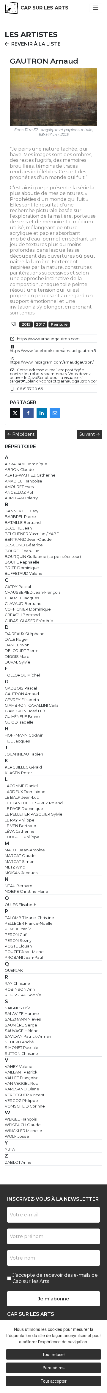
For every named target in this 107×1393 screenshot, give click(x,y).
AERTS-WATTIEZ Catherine (30, 475)
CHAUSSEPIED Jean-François (32, 592)
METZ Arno (15, 867)
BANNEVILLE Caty (21, 511)
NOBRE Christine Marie (26, 891)
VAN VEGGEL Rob (21, 1083)
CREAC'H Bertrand (22, 615)
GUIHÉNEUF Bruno (22, 716)
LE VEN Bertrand (20, 826)
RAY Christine (17, 983)
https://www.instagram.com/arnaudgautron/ (52, 362)
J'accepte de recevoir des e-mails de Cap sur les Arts (55, 1278)
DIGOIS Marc (17, 656)
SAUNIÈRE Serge (21, 1025)
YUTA (10, 1149)
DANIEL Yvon (17, 645)
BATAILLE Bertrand (23, 522)
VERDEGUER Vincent (25, 1095)
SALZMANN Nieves (23, 1019)
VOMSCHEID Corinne (25, 1106)
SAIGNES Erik (17, 1008)
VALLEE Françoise (22, 1078)
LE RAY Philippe (19, 820)
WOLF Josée (17, 1136)
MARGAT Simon (19, 861)
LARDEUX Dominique (25, 792)
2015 (26, 324)
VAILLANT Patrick (21, 1072)
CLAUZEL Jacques (22, 598)
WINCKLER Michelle (23, 1131)
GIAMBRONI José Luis (25, 711)
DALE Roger (16, 639)
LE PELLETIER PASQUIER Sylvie (33, 814)
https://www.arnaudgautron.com (48, 339)
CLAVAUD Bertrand (23, 603)
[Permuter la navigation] (95, 8)
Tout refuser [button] (53, 1354)
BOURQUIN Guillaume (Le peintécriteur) (43, 556)
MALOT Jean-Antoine (25, 850)
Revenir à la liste (36, 44)
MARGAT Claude (20, 855)
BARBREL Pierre (20, 516)
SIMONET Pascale (21, 1047)
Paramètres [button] (53, 1368)
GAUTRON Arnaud (22, 694)
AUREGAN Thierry (21, 498)
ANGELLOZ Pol (19, 492)
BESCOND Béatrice (24, 545)
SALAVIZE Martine (22, 1013)
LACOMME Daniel (21, 786)
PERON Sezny (18, 940)
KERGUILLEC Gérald (23, 767)
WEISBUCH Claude (23, 1125)
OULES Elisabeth (20, 905)
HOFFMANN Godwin (24, 735)
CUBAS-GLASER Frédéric (29, 621)
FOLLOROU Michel (22, 675)
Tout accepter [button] (54, 1381)
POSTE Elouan (18, 946)
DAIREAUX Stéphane (25, 634)
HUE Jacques (17, 741)
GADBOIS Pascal (21, 688)
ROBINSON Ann (20, 989)
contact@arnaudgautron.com (70, 381)
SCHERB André (19, 1042)
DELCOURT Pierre (22, 650)
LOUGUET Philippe (22, 837)
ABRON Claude (19, 469)
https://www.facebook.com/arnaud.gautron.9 (53, 350)
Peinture (59, 324)
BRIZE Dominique (22, 568)
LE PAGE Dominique (24, 808)
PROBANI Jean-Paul (24, 957)
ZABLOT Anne (18, 1162)
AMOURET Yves (19, 487)
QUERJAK (14, 970)
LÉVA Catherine (19, 831)
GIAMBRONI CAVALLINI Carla (32, 705)
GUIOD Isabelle (19, 722)
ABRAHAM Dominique (26, 464)
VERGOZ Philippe (21, 1100)
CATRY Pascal (18, 587)
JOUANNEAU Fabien (24, 754)
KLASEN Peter (18, 773)
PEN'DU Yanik (18, 929)
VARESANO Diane (22, 1089)
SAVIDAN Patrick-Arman (28, 1036)
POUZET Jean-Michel (25, 952)
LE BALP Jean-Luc (22, 797)
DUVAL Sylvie (17, 662)
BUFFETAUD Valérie (24, 573)
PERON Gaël (17, 934)
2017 (40, 324)
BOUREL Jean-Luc (22, 551)
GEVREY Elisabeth (22, 700)
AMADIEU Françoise (23, 481)
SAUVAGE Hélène (22, 1031)
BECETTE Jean (18, 528)
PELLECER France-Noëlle (29, 923)
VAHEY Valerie (18, 1066)
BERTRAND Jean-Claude (28, 539)
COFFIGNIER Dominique (28, 609)
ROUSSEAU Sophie (23, 995)
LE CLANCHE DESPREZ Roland (34, 803)
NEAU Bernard (18, 886)
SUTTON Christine (21, 1053)
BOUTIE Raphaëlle (22, 562)
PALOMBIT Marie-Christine (29, 918)
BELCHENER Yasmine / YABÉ (32, 534)
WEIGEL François (21, 1119)
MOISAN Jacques (21, 873)
